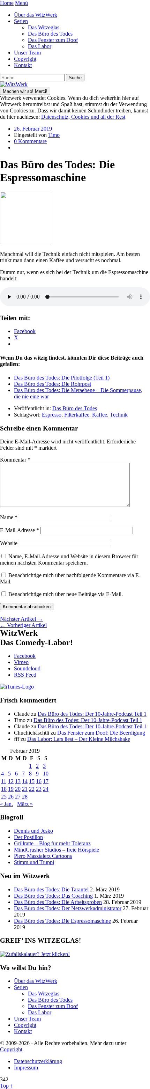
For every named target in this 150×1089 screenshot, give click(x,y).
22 (32, 789)
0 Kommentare (30, 141)
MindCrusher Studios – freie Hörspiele (56, 850)
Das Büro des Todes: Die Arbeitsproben (58, 902)
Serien (21, 21)
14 (25, 781)
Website (8, 543)
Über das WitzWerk (35, 15)
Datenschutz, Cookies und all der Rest (83, 117)
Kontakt (23, 65)
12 (11, 781)
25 (4, 797)
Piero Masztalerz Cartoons (43, 856)
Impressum (26, 1067)
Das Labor (39, 46)
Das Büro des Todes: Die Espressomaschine (62, 921)
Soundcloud (27, 668)
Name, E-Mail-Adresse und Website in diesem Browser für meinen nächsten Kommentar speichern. (69, 559)
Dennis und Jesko (33, 831)
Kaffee (99, 415)
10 (45, 774)
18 (4, 789)
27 (18, 797)
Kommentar (15, 460)
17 (45, 781)
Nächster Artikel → (21, 619)
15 (32, 781)
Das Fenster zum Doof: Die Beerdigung (101, 733)
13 (18, 781)
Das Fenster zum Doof (53, 40)
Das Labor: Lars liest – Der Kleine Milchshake (78, 739)
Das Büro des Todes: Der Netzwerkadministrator (67, 908)
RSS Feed (25, 675)
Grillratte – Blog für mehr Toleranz (52, 843)
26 (11, 797)
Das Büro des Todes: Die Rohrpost (52, 384)
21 (25, 789)
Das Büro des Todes (50, 34)
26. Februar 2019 (33, 129)
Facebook (25, 656)
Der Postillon (28, 837)
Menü (21, 3)
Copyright (25, 59)
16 (39, 781)
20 (18, 789)
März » (25, 804)
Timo (54, 135)
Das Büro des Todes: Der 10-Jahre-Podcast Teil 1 (92, 714)
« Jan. (6, 804)
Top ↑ (6, 1086)
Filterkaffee (76, 415)
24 (45, 789)
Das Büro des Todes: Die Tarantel (51, 889)
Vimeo (21, 662)
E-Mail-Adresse (19, 530)
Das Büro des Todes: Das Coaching (53, 896)
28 (25, 797)
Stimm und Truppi (34, 862)
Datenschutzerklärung (38, 1061)
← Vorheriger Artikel (23, 625)
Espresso (51, 415)
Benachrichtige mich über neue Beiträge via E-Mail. (65, 594)
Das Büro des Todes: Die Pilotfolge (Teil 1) (62, 378)
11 (3, 781)
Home (7, 3)
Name (8, 517)
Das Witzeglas (43, 27)
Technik (119, 415)
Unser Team (27, 53)
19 (11, 789)
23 (39, 789)
